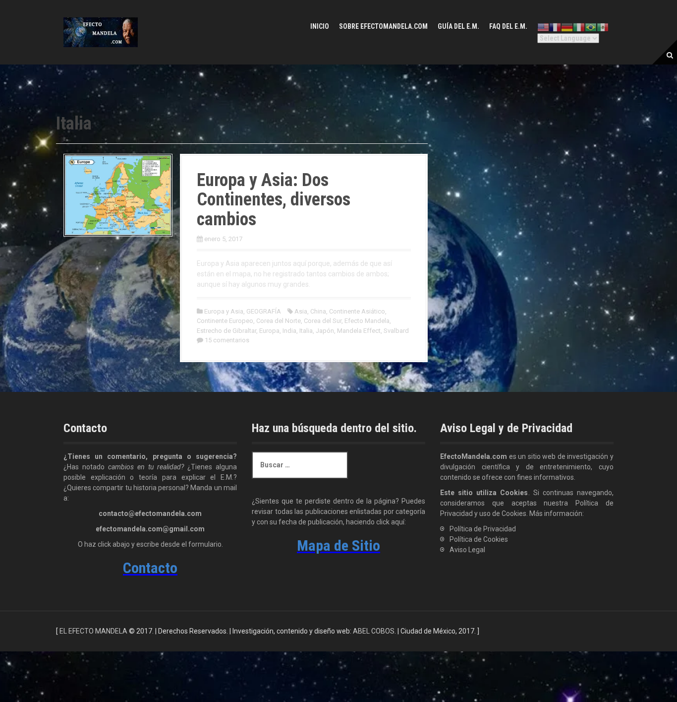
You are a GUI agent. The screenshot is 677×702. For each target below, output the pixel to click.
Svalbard (396, 330)
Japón (325, 330)
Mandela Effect (359, 330)
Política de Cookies (479, 539)
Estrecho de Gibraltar (226, 330)
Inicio (319, 26)
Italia (306, 330)
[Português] (591, 27)
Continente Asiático (357, 311)
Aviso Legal (467, 550)
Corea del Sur (322, 320)
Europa (269, 330)
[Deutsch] (567, 27)
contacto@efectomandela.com (150, 513)
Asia (300, 311)
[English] (543, 27)
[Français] (555, 27)
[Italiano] (579, 27)
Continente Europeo (225, 320)
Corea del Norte (278, 320)
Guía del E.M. (458, 26)
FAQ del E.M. (508, 26)
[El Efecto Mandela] (100, 32)
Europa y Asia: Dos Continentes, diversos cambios (273, 200)
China (318, 311)
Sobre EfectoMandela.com (383, 26)
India (289, 330)
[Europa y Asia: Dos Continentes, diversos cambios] (117, 194)
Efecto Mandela (367, 320)
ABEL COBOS (374, 631)
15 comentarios (227, 340)
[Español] (603, 27)
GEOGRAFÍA (263, 311)
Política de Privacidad (483, 529)
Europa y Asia (223, 311)
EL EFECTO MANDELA (93, 631)
